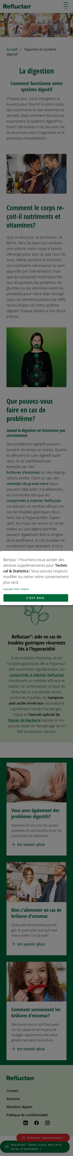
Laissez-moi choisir (16, 589)
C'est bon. (35, 598)
